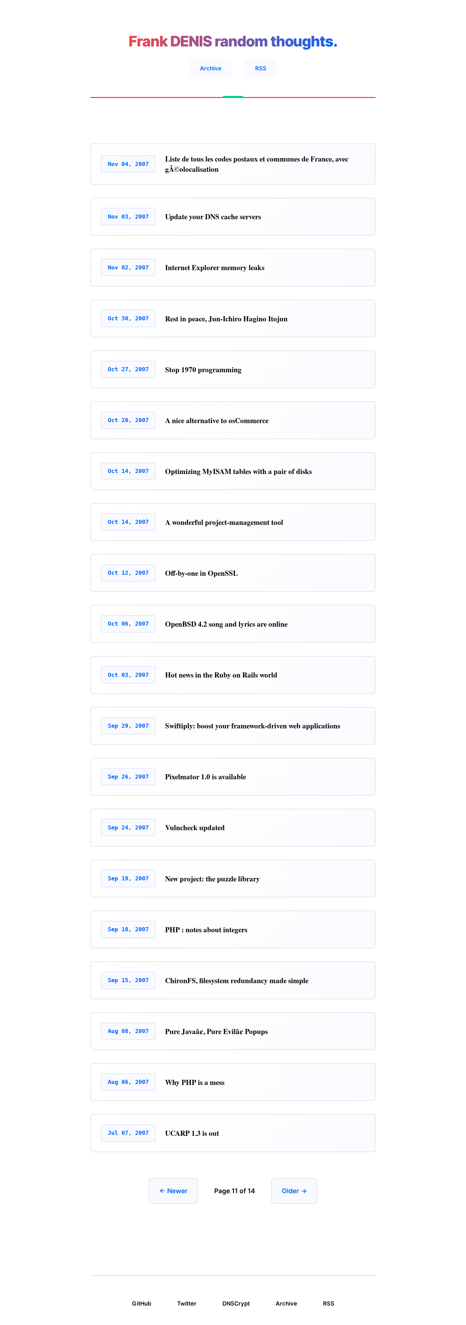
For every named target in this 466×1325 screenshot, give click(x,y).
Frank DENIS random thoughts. (233, 41)
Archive (210, 68)
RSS (260, 68)
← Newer (173, 1191)
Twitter (186, 1303)
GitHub (141, 1303)
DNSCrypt (236, 1303)
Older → (294, 1191)
